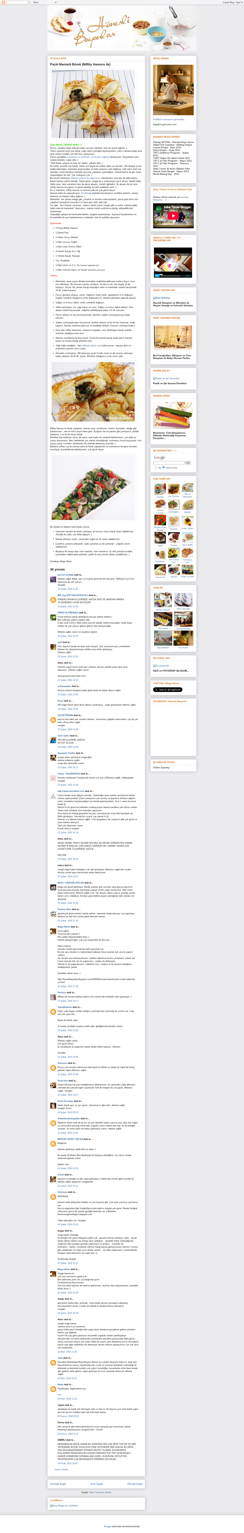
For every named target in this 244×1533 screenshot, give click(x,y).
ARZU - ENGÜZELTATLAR (71, 883)
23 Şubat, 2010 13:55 (68, 709)
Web (159, 468)
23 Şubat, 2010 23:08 (68, 1057)
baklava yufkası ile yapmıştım (85, 178)
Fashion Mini (64, 909)
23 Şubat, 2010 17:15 (68, 920)
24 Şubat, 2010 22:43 (68, 1224)
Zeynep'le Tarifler (66, 753)
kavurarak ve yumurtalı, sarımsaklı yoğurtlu (88, 157)
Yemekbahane (65, 1007)
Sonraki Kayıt (58, 1484)
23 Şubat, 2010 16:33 (68, 859)
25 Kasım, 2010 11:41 (68, 1434)
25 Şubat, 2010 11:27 (68, 1263)
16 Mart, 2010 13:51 (67, 1378)
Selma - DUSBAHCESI (69, 773)
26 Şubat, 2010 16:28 (68, 1313)
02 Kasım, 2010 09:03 (68, 1416)
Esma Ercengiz (65, 1101)
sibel (60, 1358)
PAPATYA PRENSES (68, 612)
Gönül (61, 1174)
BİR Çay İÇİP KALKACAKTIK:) (73, 595)
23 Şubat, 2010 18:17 (68, 1001)
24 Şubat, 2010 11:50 (68, 1133)
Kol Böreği (86, 193)
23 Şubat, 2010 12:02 (68, 606)
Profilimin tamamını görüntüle (168, 119)
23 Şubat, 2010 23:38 (68, 1074)
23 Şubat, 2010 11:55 (68, 589)
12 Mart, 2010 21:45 (67, 1352)
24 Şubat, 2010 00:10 (68, 1112)
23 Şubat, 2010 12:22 (68, 636)
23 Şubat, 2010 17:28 (68, 986)
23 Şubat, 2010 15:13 (68, 767)
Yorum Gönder (61, 1469)
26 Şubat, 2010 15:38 (68, 1292)
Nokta (60, 1384)
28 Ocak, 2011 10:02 (68, 1463)
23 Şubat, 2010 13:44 (68, 694)
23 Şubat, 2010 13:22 (68, 680)
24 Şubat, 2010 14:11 (68, 1186)
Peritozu (62, 992)
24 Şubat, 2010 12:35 (68, 1168)
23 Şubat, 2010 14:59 (68, 747)
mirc (60, 1394)
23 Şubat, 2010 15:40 (68, 785)
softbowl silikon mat (92, 345)
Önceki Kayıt (134, 1484)
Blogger (107, 1526)
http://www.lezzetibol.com (71, 791)
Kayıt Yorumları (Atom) (100, 1492)
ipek (60, 642)
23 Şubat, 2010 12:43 (68, 656)
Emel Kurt (63, 1080)
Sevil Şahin (63, 735)
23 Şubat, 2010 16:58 (68, 903)
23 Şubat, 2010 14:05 (68, 729)
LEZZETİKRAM (65, 715)
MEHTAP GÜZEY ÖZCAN (70, 1139)
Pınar (60, 701)
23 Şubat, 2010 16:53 (68, 876)
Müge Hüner (64, 927)
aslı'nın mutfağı (66, 575)
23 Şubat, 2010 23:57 (68, 1095)
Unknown (62, 1063)
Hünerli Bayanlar (171, 468)
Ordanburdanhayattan (69, 1118)
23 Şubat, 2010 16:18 (68, 832)
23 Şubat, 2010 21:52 (68, 1030)
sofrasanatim (64, 686)
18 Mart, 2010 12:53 (67, 1399)
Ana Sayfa (97, 1484)
